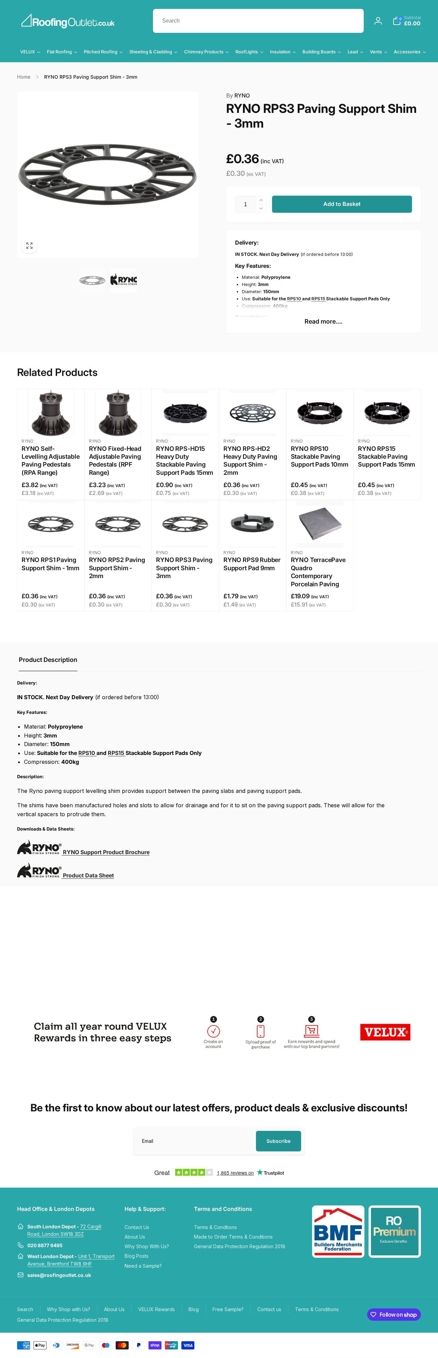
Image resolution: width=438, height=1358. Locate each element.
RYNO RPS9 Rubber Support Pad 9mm (252, 563)
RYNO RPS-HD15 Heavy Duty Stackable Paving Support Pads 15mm (184, 460)
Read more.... (324, 321)
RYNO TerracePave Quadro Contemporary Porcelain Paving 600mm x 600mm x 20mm (319, 579)
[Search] (352, 21)
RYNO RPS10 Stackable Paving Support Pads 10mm (319, 456)
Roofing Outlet (375, 1345)
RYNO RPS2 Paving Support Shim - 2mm (117, 567)
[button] (406, 21)
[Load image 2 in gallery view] (124, 280)
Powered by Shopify (404, 1345)
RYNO (238, 95)
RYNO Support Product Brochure (106, 852)
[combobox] (258, 21)
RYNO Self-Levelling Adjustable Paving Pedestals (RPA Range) (50, 460)
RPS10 (294, 298)
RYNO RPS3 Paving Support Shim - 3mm (184, 567)
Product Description (48, 659)
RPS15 (318, 298)
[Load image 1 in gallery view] (92, 280)
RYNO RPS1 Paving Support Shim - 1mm (50, 563)
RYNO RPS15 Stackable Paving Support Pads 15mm (386, 456)
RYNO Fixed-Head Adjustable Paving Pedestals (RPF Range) (115, 460)
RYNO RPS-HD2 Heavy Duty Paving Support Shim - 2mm (250, 460)
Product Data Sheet (88, 875)
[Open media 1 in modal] (108, 174)
